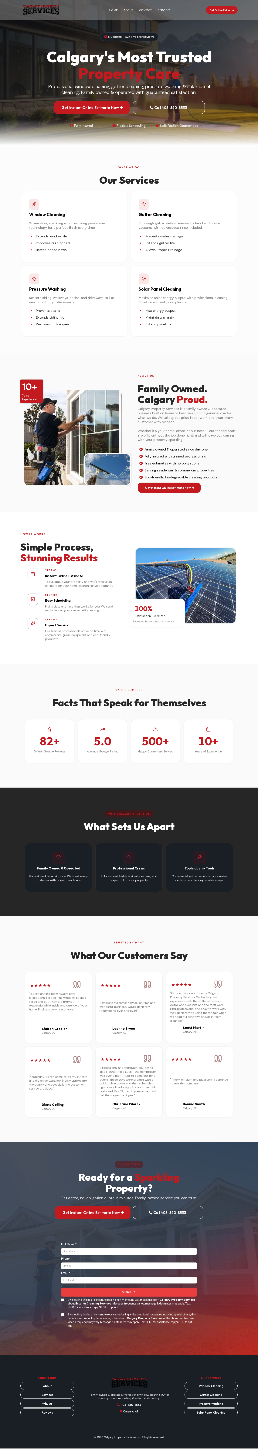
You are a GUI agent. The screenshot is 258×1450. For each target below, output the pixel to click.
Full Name (69, 1244)
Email (65, 1272)
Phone (66, 1258)
